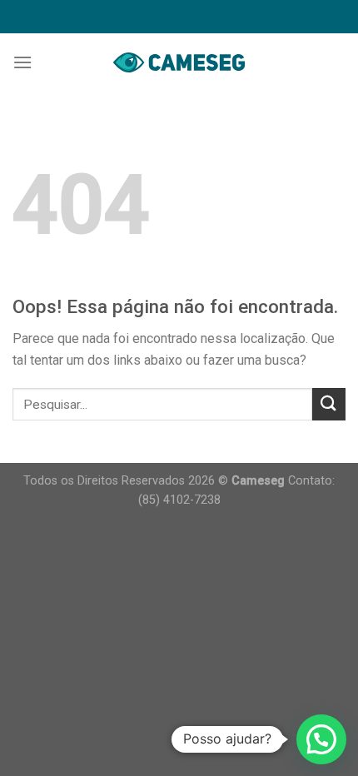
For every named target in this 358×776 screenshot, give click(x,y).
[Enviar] (329, 404)
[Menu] (22, 62)
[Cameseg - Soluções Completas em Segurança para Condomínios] (179, 62)
